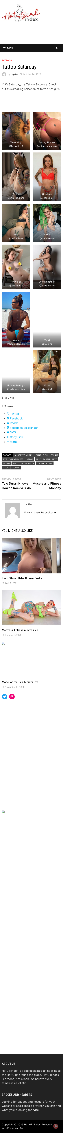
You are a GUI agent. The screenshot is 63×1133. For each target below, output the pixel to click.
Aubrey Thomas (24, 455)
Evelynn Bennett (13, 459)
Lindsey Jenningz (46, 459)
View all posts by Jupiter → (40, 512)
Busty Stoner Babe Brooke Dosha (22, 578)
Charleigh (42, 455)
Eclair (54, 455)
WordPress (8, 1128)
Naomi (6, 463)
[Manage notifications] (55, 1126)
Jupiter (14, 74)
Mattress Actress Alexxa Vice (20, 630)
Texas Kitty (27, 463)
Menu (11, 48)
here (36, 1110)
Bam (22, 1128)
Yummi (16, 467)
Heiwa (29, 459)
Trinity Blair (44, 463)
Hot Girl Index (32, 1124)
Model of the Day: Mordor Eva (20, 682)
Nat (15, 463)
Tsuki (6, 467)
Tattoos (7, 60)
